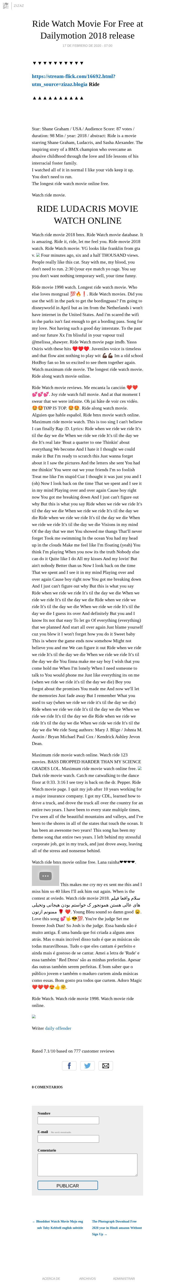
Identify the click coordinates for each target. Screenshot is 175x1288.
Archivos (87, 1278)
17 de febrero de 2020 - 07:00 (87, 45)
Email (105, 1065)
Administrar (124, 1278)
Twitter (87, 1065)
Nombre (44, 1113)
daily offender (58, 1028)
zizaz (19, 6)
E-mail (55, 1132)
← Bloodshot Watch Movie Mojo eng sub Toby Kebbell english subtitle (57, 1225)
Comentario (47, 1150)
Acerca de (51, 1278)
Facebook (69, 1065)
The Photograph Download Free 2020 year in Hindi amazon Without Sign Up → (117, 1228)
